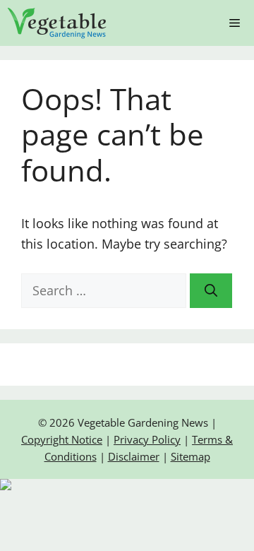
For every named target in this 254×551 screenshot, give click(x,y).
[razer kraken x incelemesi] (127, 484)
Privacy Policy (147, 439)
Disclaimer (133, 456)
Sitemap (190, 456)
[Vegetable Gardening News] (57, 23)
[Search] (211, 290)
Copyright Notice (61, 439)
